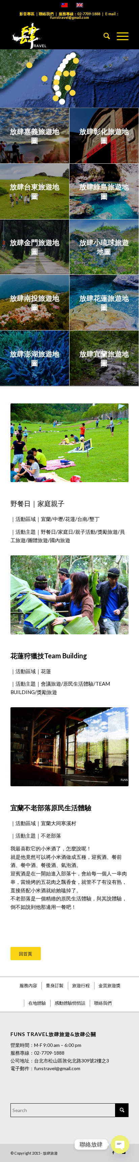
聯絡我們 (46, 13)
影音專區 (27, 13)
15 (68, 88)
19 (56, 98)
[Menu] (119, 35)
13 (76, 61)
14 (73, 74)
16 (44, 79)
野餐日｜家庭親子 (37, 503)
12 (62, 102)
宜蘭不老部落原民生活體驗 (50, 807)
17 (29, 65)
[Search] (103, 35)
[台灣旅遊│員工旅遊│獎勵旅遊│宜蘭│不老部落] (69, 746)
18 (73, 93)
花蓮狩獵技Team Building (48, 656)
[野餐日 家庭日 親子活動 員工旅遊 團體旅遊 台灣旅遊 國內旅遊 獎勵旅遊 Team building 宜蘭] (69, 442)
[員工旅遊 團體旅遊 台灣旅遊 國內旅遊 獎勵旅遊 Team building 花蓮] (69, 594)
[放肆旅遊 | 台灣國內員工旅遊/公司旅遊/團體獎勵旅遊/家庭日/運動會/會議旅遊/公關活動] (57, 35)
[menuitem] (103, 35)
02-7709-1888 (88, 13)
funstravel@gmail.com (69, 17)
